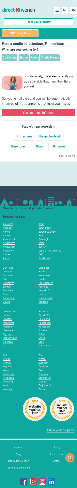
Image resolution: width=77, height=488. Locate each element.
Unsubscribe (56, 454)
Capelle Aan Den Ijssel (50, 250)
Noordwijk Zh (10, 337)
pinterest (33, 481)
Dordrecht (8, 275)
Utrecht (7, 362)
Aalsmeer (8, 223)
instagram (42, 481)
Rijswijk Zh (44, 315)
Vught (6, 385)
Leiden (6, 315)
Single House (50, 57)
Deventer (7, 271)
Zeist (41, 370)
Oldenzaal (8, 341)
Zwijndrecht (44, 385)
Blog (18, 454)
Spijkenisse (44, 345)
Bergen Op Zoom (47, 231)
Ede (5, 279)
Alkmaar (7, 227)
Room (34, 57)
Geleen (6, 294)
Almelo (6, 231)
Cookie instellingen (18, 461)
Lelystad (7, 318)
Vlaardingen (9, 374)
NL (65, 10)
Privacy (56, 447)
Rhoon (40, 146)
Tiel (5, 355)
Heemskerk (44, 275)
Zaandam (43, 362)
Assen (6, 258)
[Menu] (57, 10)
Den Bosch (44, 258)
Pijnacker (59, 146)
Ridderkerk (44, 311)
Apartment (10, 57)
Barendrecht (20, 146)
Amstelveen (9, 242)
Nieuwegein (9, 330)
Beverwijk (43, 239)
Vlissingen (8, 377)
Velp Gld (7, 366)
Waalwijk (7, 389)
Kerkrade (43, 301)
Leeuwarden (9, 311)
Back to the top (67, 155)
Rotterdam (24, 136)
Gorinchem (9, 298)
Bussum (42, 246)
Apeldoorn (8, 250)
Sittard (41, 334)
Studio (23, 57)
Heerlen (42, 279)
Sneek (41, 337)
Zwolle (41, 389)
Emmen (7, 286)
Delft (40, 254)
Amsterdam (9, 246)
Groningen (44, 267)
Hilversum (43, 294)
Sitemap (18, 447)
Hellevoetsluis (45, 282)
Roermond (44, 318)
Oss (5, 345)
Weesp (42, 358)
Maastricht (8, 322)
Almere (6, 235)
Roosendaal (44, 322)
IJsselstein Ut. (45, 298)
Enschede (8, 290)
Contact (56, 461)
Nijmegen (8, 334)
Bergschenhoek (50, 136)
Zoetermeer (44, 377)
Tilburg (6, 358)
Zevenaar (43, 374)
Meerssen (8, 326)
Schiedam (43, 330)
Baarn (41, 223)
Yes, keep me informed (38, 112)
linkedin (51, 481)
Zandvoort (43, 366)
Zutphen (42, 381)
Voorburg (8, 381)
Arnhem (7, 254)
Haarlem (42, 271)
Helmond (43, 286)
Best (40, 235)
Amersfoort (9, 239)
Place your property (38, 22)
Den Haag (8, 267)
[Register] (73, 10)
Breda (41, 242)
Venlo (6, 370)
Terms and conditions (18, 467)
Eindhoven (8, 282)
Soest (41, 341)
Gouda (6, 301)
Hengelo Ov (44, 290)
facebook (23, 481)
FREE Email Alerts (20, 33)
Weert (41, 355)
